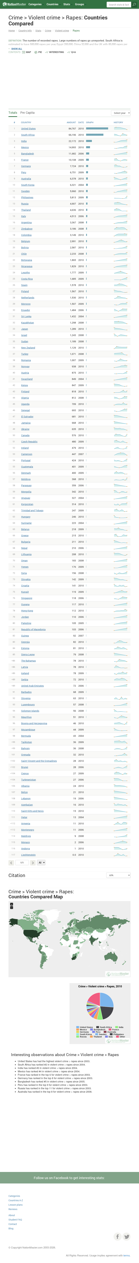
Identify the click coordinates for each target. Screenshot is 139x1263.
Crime (48, 30)
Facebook (118, 1237)
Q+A (73, 52)
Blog (10, 1228)
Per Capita (27, 112)
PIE (40, 52)
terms (126, 1255)
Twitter (126, 1237)
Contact (12, 1224)
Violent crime (62, 30)
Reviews (12, 1209)
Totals (12, 112)
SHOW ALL (16, 48)
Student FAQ (15, 1219)
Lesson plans (15, 1204)
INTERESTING (56, 52)
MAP (28, 52)
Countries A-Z (15, 1200)
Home (11, 30)
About (11, 1215)
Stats (38, 30)
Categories (35, 4)
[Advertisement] (69, 79)
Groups (80, 4)
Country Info (25, 30)
